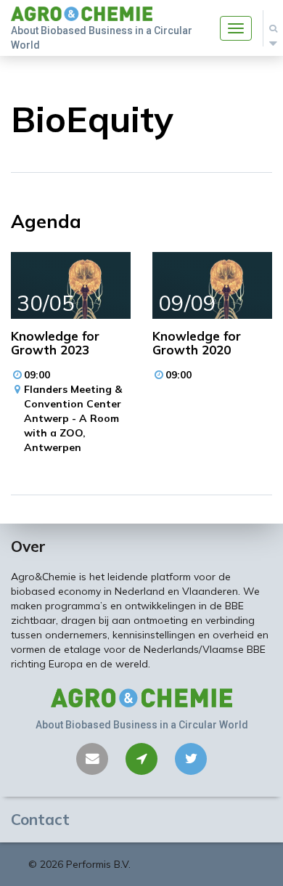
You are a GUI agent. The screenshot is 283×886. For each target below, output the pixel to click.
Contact (40, 819)
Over (28, 546)
